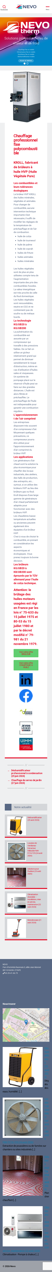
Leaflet (28, 1041)
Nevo (13, 1266)
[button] (24, 63)
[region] (26, 41)
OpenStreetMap (34, 1041)
